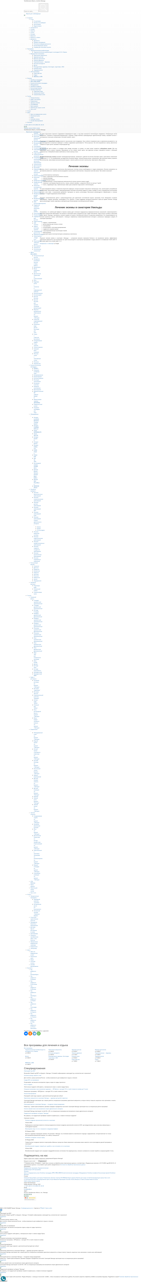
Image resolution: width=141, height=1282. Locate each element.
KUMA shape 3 (35, 451)
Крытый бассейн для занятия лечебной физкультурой (37, 304)
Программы (30, 49)
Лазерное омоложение (37, 387)
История (33, 34)
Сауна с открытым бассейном (37, 336)
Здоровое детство (38, 57)
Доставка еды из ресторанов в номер (34, 929)
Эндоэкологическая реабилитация (40, 50)
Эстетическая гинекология (37, 250)
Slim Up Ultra (35, 459)
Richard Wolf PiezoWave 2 (36, 482)
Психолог (36, 576)
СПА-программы (35, 71)
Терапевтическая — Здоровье (42, 62)
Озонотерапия (38, 213)
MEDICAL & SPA (38, 76)
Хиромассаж (37, 363)
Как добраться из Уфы (33, 1020)
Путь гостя (33, 109)
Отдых (35, 75)
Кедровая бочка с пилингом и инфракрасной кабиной (38, 286)
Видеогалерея (37, 26)
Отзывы (33, 29)
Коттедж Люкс (36, 666)
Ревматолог (37, 577)
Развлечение (34, 946)
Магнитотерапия (38, 190)
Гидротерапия (37, 153)
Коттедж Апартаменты (37, 669)
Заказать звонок (28, 128)
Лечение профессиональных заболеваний (39, 543)
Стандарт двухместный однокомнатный (38, 606)
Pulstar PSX (35, 455)
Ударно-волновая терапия (36, 227)
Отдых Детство (38, 73)
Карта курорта (34, 106)
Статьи (32, 32)
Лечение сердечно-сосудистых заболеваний (37, 549)
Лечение (29, 78)
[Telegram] (34, 1033)
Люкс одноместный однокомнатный (38, 639)
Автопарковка (34, 933)
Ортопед (36, 574)
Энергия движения (39, 60)
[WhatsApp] (39, 1033)
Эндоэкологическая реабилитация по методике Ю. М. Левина (50, 52)
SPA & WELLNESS (35, 81)
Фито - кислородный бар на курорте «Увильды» (37, 713)
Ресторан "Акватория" (37, 689)
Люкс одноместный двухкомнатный (38, 644)
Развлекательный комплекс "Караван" (38, 696)
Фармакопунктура (38, 234)
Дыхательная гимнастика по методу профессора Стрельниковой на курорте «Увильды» (38, 842)
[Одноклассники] (30, 1033)
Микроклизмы (37, 192)
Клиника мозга (38, 68)
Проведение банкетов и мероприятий (34, 923)
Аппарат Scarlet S (36, 438)
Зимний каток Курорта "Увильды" (36, 800)
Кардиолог (36, 569)
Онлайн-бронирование (37, 120)
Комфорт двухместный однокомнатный (38, 624)
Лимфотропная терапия (38, 183)
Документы (33, 39)
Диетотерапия (37, 166)
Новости (33, 31)
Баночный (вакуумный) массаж (37, 138)
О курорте (30, 18)
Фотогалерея (37, 24)
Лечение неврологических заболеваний (38, 538)
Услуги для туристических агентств (34, 918)
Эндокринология (38, 70)
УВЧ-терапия (36, 223)
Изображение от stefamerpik (47, 243)
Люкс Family (35, 661)
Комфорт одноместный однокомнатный (38, 619)
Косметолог (37, 571)
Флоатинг (36, 362)
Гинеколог (36, 566)
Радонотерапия (38, 221)
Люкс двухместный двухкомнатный (38, 649)
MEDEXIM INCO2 (36, 486)
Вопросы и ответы (35, 37)
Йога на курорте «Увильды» (37, 831)
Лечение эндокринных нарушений (37, 559)
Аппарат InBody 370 (36, 446)
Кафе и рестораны (36, 99)
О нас (32, 19)
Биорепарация (38, 376)
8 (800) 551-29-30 (39, 125)
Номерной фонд (35, 98)
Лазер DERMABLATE (37, 431)
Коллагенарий (37, 295)
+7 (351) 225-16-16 (29, 125)
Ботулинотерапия (38, 378)
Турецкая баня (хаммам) (36, 350)
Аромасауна (37, 267)
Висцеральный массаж (38, 143)
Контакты (29, 122)
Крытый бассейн (36, 297)
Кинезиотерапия (38, 293)
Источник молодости (39, 63)
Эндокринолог (37, 581)
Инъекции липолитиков (37, 380)
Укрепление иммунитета (40, 55)
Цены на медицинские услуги (38, 114)
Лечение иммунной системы (36, 533)
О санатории (37, 21)
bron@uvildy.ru (28, 1189)
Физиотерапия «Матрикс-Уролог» (38, 242)
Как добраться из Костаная (34, 982)
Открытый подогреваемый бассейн (38, 321)
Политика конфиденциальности (42, 44)
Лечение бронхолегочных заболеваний (38, 494)
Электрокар (34, 948)
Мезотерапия (37, 389)
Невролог (36, 572)
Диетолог (36, 567)
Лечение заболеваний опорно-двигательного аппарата (37, 520)
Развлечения (34, 101)
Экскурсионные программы (35, 896)
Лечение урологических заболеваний (38, 554)
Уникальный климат (39, 93)
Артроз (39, 527)
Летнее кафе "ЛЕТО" (36, 701)
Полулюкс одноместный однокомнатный (38, 634)
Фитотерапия (37, 246)
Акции (32, 117)
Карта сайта (49, 1208)
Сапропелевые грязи (39, 94)
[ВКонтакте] (26, 1033)
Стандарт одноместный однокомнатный (38, 602)
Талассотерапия (38, 347)
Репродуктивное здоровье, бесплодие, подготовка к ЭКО (49, 67)
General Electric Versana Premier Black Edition (36, 474)
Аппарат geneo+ (36, 442)
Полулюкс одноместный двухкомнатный (38, 629)
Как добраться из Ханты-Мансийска (33, 1026)
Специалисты (34, 27)
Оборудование (34, 85)
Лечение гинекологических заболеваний (38, 499)
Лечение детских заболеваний (37, 503)
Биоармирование (38, 375)
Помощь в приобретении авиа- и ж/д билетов (34, 937)
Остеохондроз (41, 530)
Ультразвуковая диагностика (38, 232)
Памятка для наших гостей (38, 107)
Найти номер (36, 128)
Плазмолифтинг (38, 215)
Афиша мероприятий (37, 776)
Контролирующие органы (40, 45)
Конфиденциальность (27, 1208)
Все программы (28, 1048)
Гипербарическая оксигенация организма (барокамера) (38, 160)
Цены (28, 112)
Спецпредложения (41, 1179)
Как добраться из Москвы (33, 987)
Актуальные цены (35, 116)
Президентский (38, 672)
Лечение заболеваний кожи (37, 513)
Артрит (39, 528)
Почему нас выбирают (40, 22)
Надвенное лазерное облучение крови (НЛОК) (37, 208)
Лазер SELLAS (36, 434)
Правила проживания (39, 42)
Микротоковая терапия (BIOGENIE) (37, 401)
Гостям (29, 96)
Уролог (35, 579)
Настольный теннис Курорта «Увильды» (37, 771)
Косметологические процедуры (39, 83)
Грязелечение (37, 164)
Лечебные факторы (36, 89)
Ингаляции (37, 167)
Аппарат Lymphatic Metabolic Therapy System (36, 421)
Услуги (29, 111)
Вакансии (33, 36)
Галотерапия (37, 146)
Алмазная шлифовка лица (36, 371)
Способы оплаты (35, 119)
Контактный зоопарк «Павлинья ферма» (37, 913)
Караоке (36, 796)
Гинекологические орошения (38, 155)
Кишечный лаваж (36, 178)
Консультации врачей (36, 88)
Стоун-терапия (36, 344)
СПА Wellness (34, 104)
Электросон (37, 247)
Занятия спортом (35, 102)
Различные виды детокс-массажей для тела (37, 328)
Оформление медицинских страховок (34, 943)
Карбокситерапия (38, 175)
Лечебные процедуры (36, 80)
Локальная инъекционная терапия (38, 187)
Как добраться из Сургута (33, 1010)
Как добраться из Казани (33, 977)
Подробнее (3, 1216)
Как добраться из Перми (33, 998)
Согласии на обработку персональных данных (73, 1164)
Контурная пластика (36, 384)
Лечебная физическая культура (37, 825)
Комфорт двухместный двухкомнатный (38, 615)
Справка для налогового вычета (42, 47)
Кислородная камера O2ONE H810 (37, 465)
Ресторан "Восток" (36, 692)
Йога (35, 280)
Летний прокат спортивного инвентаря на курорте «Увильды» (37, 754)
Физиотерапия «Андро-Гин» (38, 237)
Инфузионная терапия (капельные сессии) (37, 171)
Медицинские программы (37, 53)
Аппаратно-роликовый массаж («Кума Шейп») (37, 262)
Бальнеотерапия (38, 135)
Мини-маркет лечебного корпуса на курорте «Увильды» (37, 723)
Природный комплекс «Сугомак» (37, 900)
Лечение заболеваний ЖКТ (37, 508)
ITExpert (42, 1208)
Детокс (35, 65)
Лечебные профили (36, 86)
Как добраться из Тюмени (33, 1015)
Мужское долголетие (39, 58)
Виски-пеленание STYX (37, 270)
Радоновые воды (38, 91)
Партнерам (62, 1179)
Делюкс (36, 664)
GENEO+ (36, 368)
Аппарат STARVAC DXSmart (36, 427)
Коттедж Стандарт (36, 611)
